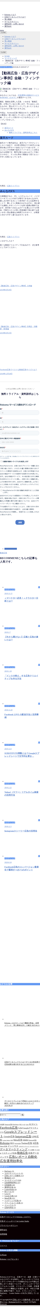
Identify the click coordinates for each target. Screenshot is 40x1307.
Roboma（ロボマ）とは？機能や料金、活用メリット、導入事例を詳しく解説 (22, 1024)
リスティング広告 (9, 1153)
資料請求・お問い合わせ (14, 24)
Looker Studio (6, 1140)
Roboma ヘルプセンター (9, 1259)
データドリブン (34, 1146)
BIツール (22, 1124)
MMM (25, 1140)
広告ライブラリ (13, 186)
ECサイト (33, 1124)
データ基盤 (31, 1149)
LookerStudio (10, 1189)
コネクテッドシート (24, 1146)
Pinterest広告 (32, 1140)
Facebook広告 (9, 1127)
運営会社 (8, 26)
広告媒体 (9, 1185)
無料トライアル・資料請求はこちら (23, 132)
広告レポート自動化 (23, 1156)
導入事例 (8, 19)
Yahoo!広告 (3, 1146)
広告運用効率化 (11, 1161)
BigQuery (16, 1124)
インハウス (13, 1146)
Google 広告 (10, 1196)
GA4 (20, 1128)
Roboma (5, 1142)
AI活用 (2, 1124)
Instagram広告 (23, 1136)
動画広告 (3, 553)
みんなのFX (9, 130)
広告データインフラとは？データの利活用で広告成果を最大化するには (22, 1063)
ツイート (3, 1246)
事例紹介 (9, 1178)
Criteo (27, 1124)
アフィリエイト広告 (13, 1203)
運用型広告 (10, 1187)
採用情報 (3, 1234)
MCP (11, 1140)
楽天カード (8, 128)
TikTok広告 (18, 1143)
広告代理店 (10, 1208)
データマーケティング (14, 1149)
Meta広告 (18, 1140)
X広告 (36, 1143)
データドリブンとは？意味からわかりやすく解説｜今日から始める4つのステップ (22, 1103)
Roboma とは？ (10, 15)
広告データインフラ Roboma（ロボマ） (15, 1217)
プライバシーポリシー (9, 1225)
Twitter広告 (26, 1143)
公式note (3, 1255)
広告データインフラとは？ (15, 17)
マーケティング (10, 549)
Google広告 (9, 1136)
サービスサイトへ (11, 22)
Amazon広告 (9, 1124)
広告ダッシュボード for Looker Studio (14, 1221)
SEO (12, 1143)
